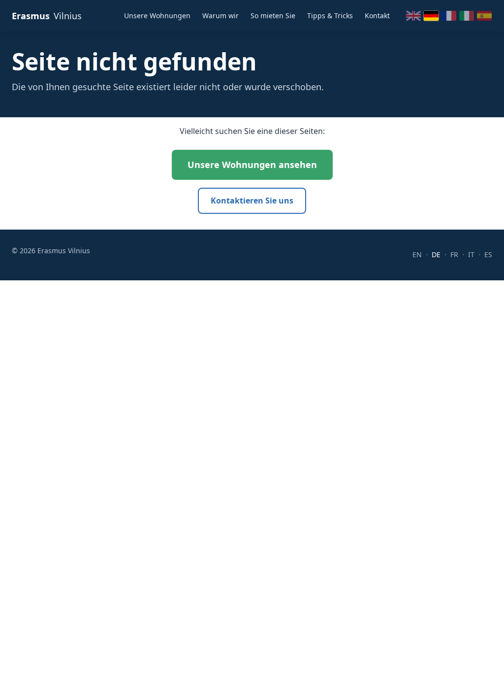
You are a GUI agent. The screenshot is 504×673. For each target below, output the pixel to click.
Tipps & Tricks (330, 15)
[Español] (484, 15)
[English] (413, 15)
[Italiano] (466, 15)
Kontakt (377, 15)
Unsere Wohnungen (157, 15)
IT (471, 254)
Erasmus (47, 16)
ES (488, 254)
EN (417, 254)
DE (436, 254)
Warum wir (220, 15)
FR (454, 254)
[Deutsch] (431, 15)
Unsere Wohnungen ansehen (252, 164)
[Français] (449, 15)
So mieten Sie (273, 15)
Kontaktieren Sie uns (252, 200)
